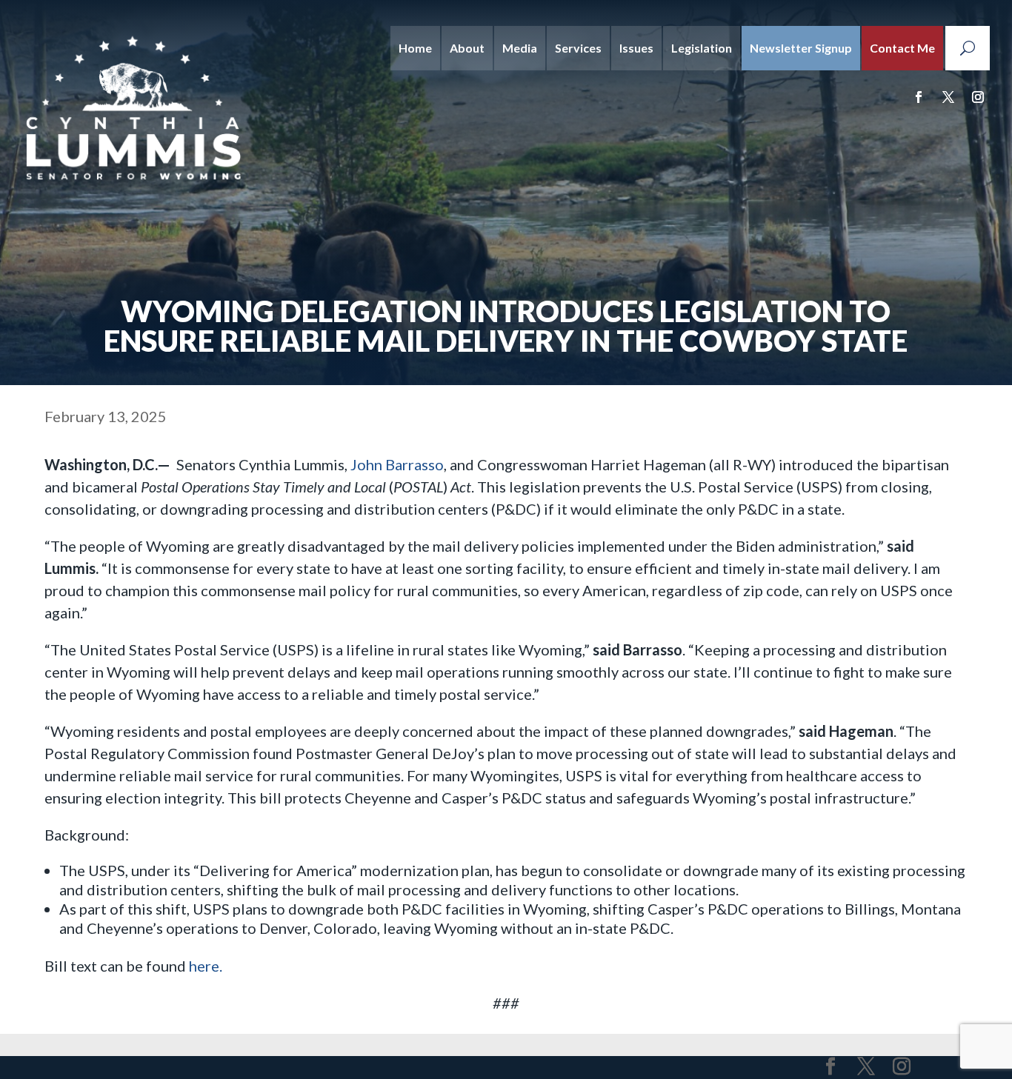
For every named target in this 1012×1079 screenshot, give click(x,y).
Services (578, 48)
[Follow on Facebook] (919, 97)
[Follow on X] (948, 97)
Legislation (701, 48)
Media (519, 48)
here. (205, 966)
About (467, 48)
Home (415, 48)
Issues (636, 48)
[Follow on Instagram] (978, 97)
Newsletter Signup (801, 48)
